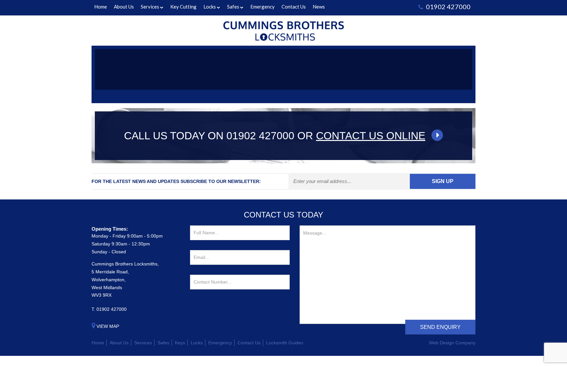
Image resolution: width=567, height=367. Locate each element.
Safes (233, 7)
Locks (209, 7)
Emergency (262, 7)
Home (100, 7)
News (319, 7)
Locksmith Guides (284, 342)
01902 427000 (111, 309)
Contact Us (294, 7)
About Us (124, 7)
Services (150, 7)
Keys (180, 342)
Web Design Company (452, 342)
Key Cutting (183, 7)
